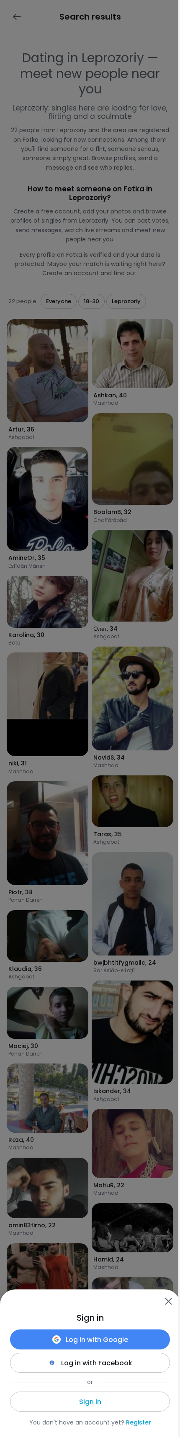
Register (138, 1422)
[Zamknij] (168, 1301)
